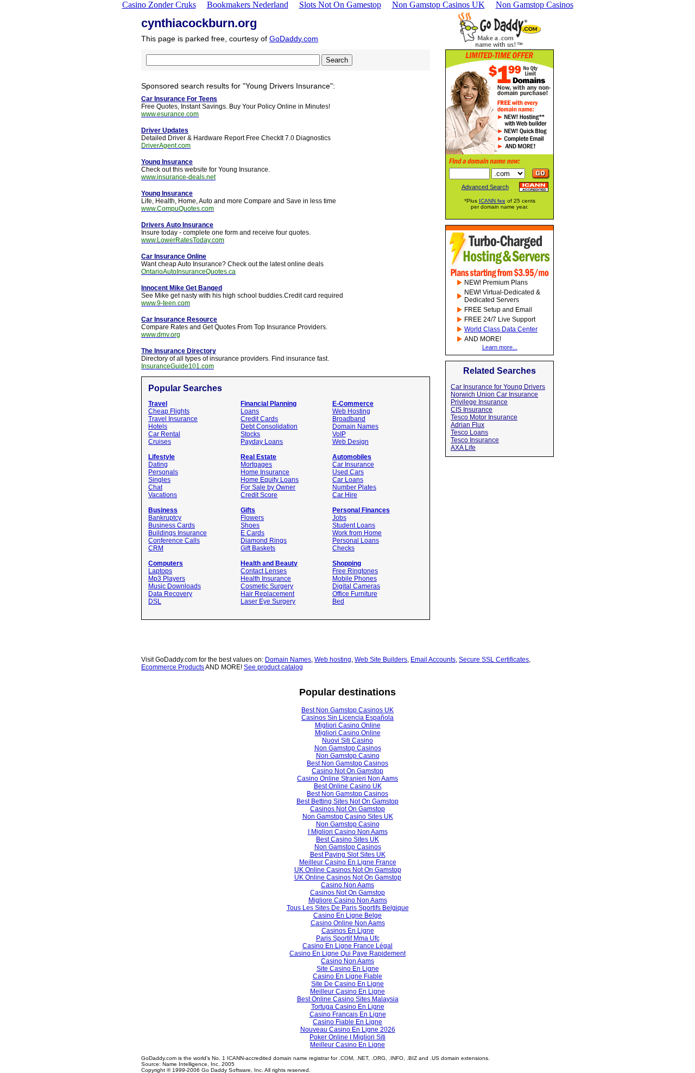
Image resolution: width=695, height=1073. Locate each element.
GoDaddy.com (293, 38)
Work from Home (357, 533)
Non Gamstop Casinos (347, 748)
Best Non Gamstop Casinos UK (347, 710)
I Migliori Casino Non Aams (348, 832)
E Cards (252, 533)
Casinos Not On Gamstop (347, 809)
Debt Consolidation (269, 426)
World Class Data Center (501, 329)
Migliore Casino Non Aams (347, 900)
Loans (250, 411)
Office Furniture (354, 594)
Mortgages (256, 464)
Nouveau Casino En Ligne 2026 (347, 1029)
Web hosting (332, 659)
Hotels (157, 426)
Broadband (348, 419)
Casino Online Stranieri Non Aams (347, 778)
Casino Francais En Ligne (347, 1014)
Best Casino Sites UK (347, 839)
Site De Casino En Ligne (347, 984)
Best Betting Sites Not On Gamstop (347, 801)
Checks (343, 548)
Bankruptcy (164, 518)
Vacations (162, 495)
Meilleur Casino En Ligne (347, 991)
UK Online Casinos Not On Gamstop (347, 870)
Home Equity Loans (270, 480)
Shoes (250, 525)
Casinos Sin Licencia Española (347, 717)
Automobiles (351, 457)
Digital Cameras (356, 586)
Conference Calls (174, 540)
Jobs (339, 518)
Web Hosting (351, 411)
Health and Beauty (269, 563)
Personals (163, 472)
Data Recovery (170, 594)
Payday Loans (262, 441)
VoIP (339, 434)
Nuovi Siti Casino (347, 740)
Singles (159, 480)
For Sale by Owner (268, 487)
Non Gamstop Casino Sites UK (347, 816)
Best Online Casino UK (348, 786)
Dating (158, 464)
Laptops (160, 571)
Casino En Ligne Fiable (347, 976)
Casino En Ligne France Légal (347, 946)
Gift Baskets (258, 548)
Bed (338, 601)
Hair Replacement (267, 594)
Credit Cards (259, 419)
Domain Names (355, 426)
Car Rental (164, 434)
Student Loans (353, 525)
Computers (165, 563)
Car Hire (344, 495)
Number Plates (354, 487)
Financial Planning (268, 403)
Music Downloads (174, 586)
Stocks (250, 434)
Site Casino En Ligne (348, 968)
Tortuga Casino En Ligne (347, 1007)
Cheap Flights (168, 411)
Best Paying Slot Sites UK (348, 854)
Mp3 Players (166, 578)
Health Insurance (266, 578)
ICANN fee (492, 201)
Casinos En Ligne (347, 930)
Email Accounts (433, 659)
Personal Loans (355, 540)
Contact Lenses (264, 571)
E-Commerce (353, 403)
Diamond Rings (264, 540)
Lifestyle (161, 457)
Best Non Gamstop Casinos (347, 763)
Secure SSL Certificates (494, 659)
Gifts (248, 510)
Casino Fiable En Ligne (347, 1022)
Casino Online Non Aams (348, 923)
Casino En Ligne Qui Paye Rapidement (347, 953)
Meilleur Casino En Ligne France (347, 862)
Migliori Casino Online (348, 725)
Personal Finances (361, 510)
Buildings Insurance (177, 533)
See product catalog (273, 667)
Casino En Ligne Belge (347, 915)
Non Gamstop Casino (348, 756)
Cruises (159, 441)
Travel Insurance (173, 419)
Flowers (252, 518)
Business (163, 510)
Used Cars (348, 472)
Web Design (350, 441)
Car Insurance (353, 464)
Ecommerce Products (172, 667)
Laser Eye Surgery (268, 601)
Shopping (346, 563)
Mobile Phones (354, 578)
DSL (154, 601)
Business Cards (171, 525)
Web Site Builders (381, 659)
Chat (155, 487)
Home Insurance (265, 472)
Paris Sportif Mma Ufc (348, 938)
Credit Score (259, 495)
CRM (155, 548)
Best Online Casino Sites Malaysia (348, 999)
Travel (157, 403)
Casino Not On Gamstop (347, 771)
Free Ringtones (355, 571)
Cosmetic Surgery (267, 586)
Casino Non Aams (347, 885)
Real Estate (258, 457)
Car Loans (347, 480)
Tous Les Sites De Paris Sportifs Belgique (348, 908)
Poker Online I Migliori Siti (347, 1037)
